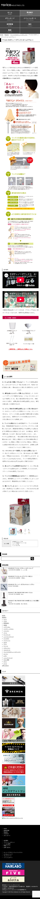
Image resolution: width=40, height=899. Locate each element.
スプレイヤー (7, 648)
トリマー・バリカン (9, 629)
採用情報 (10, 24)
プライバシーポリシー (9, 842)
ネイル (5, 663)
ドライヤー (6, 631)
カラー (5, 619)
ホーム (10, 13)
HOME (1, 34)
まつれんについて (8, 854)
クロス (5, 621)
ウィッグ (6, 646)
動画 (10, 30)
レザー (5, 656)
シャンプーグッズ (8, 658)
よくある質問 (7, 844)
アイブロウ (6, 638)
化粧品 (5, 625)
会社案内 (6, 840)
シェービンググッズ (9, 636)
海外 (30, 24)
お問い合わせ (5, 665)
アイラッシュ (7, 640)
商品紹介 (30, 13)
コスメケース (7, 650)
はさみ (5, 642)
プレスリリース (7, 855)
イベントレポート (30, 18)
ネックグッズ (7, 634)
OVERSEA (6, 833)
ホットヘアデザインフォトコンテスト (13, 852)
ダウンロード (10, 18)
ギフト (5, 661)
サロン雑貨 (6, 659)
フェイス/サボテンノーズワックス (18, 34)
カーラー (6, 654)
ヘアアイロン (7, 627)
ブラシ (5, 644)
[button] (36, 512)
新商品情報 (6, 830)
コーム (5, 632)
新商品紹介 (6, 623)
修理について (7, 845)
